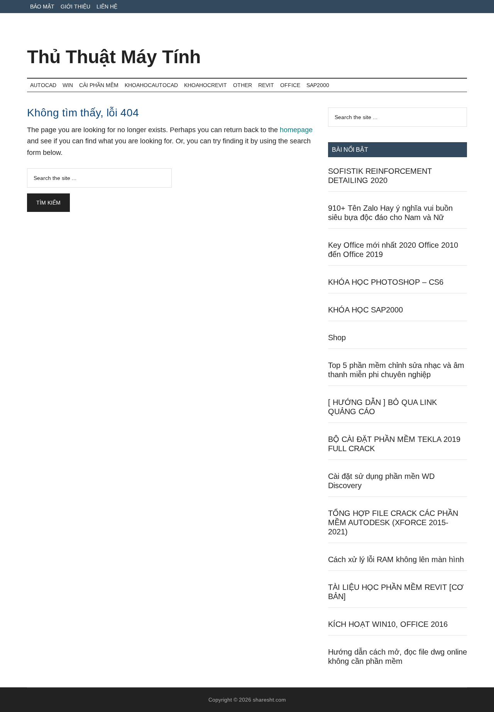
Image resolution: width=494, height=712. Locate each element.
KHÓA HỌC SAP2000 (365, 310)
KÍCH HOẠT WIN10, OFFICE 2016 (388, 624)
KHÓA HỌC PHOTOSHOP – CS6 (385, 282)
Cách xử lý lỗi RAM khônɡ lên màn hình (396, 559)
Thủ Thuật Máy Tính (114, 57)
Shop (337, 337)
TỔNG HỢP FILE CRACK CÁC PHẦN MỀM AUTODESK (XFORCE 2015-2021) (393, 522)
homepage (296, 130)
